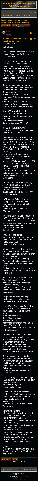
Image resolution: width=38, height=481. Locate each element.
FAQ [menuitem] (22, 469)
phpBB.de (26, 476)
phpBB (13, 474)
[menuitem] (32, 12)
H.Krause (8, 31)
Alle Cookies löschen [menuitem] (30, 469)
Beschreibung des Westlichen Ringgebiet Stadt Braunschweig (15, 21)
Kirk (22, 477)
